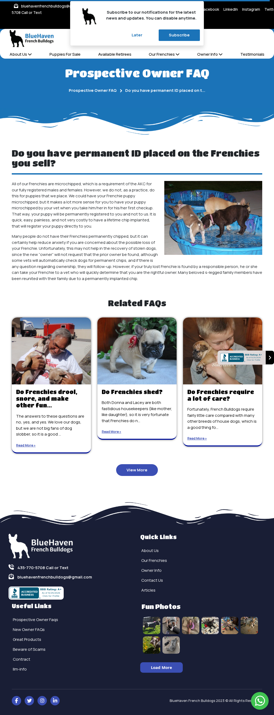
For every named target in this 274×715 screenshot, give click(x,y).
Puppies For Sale (65, 54)
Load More (161, 667)
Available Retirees (114, 54)
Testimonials (252, 54)
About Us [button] (19, 54)
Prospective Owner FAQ (93, 90)
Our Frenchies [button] (162, 54)
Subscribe (179, 35)
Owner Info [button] (208, 54)
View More (137, 470)
